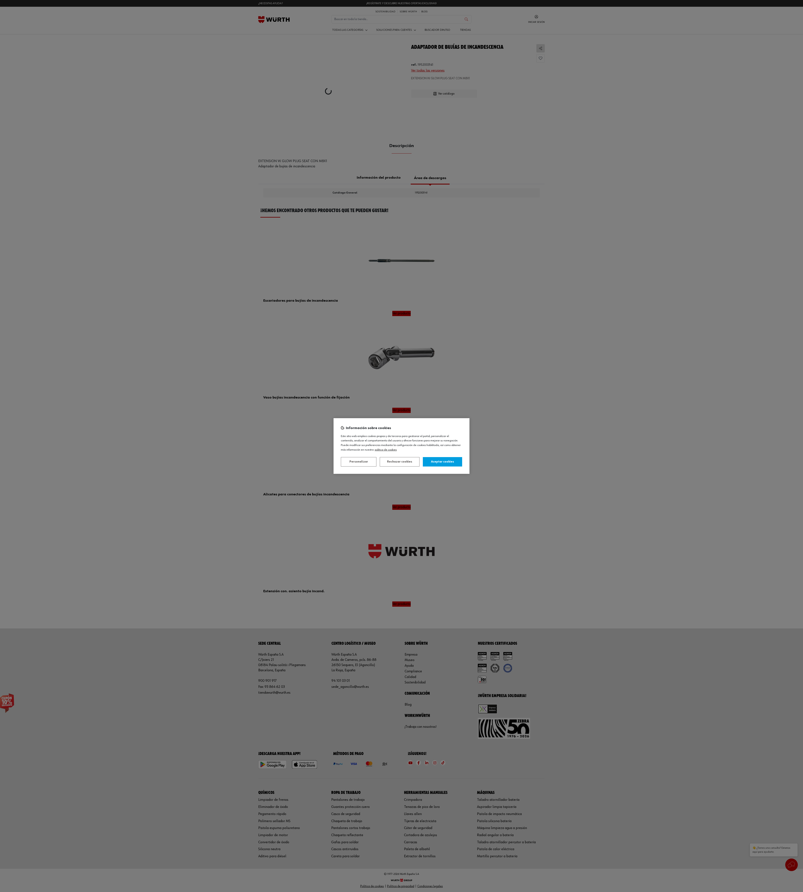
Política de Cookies (386, 449)
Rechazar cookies (399, 461)
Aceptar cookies (442, 461)
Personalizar (358, 461)
